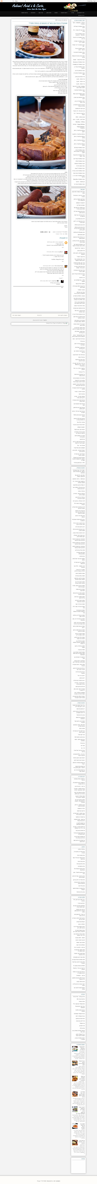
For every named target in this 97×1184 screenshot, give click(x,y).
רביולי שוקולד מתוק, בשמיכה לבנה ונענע (80, 1035)
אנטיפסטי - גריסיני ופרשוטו (79, 478)
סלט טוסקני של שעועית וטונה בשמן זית (79, 950)
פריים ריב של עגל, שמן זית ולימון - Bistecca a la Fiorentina (79, 364)
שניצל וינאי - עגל (81, 445)
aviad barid (54, 280)
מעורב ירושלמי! (81, 289)
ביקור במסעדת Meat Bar (79, 179)
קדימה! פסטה (24, 12)
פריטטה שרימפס (81, 810)
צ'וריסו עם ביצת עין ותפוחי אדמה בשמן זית (79, 972)
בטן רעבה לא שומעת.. (80, 108)
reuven (60, 242)
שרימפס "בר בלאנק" (80, 817)
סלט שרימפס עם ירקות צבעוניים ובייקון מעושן (79, 793)
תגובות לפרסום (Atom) (38, 320)
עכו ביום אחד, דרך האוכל (79, 111)
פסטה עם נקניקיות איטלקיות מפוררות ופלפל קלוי (79, 611)
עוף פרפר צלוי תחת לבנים (79, 354)
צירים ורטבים (81, 15)
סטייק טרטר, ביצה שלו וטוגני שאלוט (80, 311)
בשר (63, 234)
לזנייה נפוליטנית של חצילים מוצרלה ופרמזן (78, 507)
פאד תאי (83, 745)
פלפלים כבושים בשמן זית (79, 965)
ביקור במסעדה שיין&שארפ (79, 64)
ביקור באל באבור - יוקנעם (79, 59)
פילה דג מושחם (81, 808)
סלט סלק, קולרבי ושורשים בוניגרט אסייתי (79, 725)
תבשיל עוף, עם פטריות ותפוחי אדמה (79, 454)
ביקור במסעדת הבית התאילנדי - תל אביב (80, 34)
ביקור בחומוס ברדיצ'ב (80, 70)
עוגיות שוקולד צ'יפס (80, 1016)
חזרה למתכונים (80, 12)
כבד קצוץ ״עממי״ (81, 256)
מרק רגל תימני (81, 885)
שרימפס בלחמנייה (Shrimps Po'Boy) (80, 824)
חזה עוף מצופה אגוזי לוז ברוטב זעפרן (79, 212)
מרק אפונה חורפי (81, 855)
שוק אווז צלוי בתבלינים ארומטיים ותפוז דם (79, 432)
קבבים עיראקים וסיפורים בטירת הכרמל (79, 105)
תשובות (60, 278)
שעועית (57, 234)
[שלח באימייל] (47, 232)
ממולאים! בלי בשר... (80, 945)
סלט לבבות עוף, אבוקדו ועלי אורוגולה (79, 954)
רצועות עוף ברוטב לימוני (79, 760)
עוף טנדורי (82, 341)
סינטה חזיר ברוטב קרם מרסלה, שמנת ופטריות (79, 321)
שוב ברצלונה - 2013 (80, 117)
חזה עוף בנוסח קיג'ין (80, 218)
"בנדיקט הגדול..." (81, 903)
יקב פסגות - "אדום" (80, 181)
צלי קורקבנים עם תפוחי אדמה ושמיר (79, 375)
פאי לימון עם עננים (80, 1021)
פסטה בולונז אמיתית (80, 575)
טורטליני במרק (81, 491)
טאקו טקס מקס (81, 234)
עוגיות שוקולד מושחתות (79, 1013)
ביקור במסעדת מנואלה (79, 163)
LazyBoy (60, 251)
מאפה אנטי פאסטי (80, 942)
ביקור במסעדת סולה (80, 161)
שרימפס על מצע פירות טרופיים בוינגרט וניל (79, 837)
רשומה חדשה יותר (62, 315)
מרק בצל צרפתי (81, 861)
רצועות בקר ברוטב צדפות (79, 757)
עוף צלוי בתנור (81, 357)
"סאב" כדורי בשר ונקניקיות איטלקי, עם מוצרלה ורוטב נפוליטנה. (79, 471)
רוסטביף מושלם (81, 427)
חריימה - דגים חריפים (80, 786)
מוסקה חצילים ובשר (80, 283)
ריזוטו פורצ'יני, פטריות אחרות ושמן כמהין (80, 683)
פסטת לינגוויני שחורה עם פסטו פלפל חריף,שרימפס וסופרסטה (79, 653)
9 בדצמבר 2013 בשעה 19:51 (49, 280)
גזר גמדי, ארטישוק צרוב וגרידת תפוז (79, 915)
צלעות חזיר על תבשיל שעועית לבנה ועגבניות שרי (79, 381)
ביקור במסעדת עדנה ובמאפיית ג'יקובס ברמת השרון (79, 151)
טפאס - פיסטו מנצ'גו (80, 937)
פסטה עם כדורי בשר (80, 604)
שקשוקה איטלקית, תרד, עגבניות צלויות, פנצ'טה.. (79, 693)
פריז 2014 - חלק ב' (80, 81)
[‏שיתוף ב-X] (44, 232)
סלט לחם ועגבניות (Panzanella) (81, 553)
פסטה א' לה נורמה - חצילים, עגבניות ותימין (79, 570)
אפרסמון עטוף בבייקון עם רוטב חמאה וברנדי (79, 906)
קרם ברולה (82, 1028)
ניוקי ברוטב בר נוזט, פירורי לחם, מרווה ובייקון (79, 523)
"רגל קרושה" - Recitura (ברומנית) (82, 1048)
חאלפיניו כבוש (81, 924)
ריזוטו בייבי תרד (81, 675)
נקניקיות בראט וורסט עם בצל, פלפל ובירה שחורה (79, 299)
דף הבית (39, 315)
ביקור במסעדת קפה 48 (79, 147)
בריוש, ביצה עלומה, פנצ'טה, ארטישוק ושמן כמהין (80, 911)
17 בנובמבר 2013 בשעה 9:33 (55, 251)
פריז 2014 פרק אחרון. (80, 76)
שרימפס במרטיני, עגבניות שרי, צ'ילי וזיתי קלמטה (79, 827)
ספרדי (60, 234)
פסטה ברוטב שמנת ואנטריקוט (80, 590)
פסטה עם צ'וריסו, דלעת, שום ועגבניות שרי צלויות (79, 623)
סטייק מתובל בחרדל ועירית (79, 314)
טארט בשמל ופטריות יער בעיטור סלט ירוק (79, 927)
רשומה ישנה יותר (16, 315)
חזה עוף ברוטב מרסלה (80, 224)
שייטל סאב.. (82, 439)
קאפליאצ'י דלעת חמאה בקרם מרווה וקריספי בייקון (79, 661)
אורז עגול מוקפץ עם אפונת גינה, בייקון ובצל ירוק (79, 706)
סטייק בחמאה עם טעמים (79, 308)
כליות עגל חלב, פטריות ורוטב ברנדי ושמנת (79, 267)
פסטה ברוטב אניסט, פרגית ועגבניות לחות (79, 586)
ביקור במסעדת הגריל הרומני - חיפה (80, 49)
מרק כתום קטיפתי (81, 863)
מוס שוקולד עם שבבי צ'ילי (79, 1003)
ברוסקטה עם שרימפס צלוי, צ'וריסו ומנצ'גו (79, 783)
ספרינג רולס (82, 728)
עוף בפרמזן (82, 556)
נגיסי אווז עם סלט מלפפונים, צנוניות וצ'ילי (79, 293)
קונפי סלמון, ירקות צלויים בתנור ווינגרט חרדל (79, 814)
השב (63, 247)
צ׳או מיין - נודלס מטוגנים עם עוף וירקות (79, 754)
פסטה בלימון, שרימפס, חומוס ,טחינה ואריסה (79, 579)
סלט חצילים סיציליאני (80, 550)
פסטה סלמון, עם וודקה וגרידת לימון (79, 597)
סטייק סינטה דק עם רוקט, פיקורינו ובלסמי (79, 317)
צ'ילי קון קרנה (82, 372)
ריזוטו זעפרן (82, 678)
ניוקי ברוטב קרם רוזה (80, 526)
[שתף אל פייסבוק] (42, 232)
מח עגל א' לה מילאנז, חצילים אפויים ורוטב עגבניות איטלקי (80, 512)
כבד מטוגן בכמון (81, 250)
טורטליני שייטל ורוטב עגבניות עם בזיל (80, 498)
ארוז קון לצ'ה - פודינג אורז (79, 996)
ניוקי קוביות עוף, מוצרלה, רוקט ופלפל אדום (79, 536)
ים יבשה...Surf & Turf (80, 248)
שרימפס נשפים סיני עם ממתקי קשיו (79, 770)
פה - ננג (83, 748)
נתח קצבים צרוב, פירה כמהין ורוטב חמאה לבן (80, 302)
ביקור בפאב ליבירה (80, 165)
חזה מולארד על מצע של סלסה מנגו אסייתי (79, 208)
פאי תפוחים (82, 1025)
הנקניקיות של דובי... (80, 205)
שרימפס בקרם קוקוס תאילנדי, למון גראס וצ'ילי (79, 767)
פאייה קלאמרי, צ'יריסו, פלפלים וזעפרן (79, 805)
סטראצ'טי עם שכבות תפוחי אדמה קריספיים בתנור (78, 539)
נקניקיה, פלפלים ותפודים (79, 295)
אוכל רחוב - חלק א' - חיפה (79, 119)
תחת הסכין (48, 12)
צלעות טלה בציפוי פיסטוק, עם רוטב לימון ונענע (79, 385)
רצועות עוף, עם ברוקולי (79, 429)
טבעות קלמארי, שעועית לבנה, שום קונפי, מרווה (79, 789)
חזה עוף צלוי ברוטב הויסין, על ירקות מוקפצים (79, 712)
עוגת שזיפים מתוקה (80, 1018)
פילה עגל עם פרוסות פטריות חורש (80, 360)
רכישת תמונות (64, 12)
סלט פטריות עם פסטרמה (79, 957)
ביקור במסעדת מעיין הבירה (78, 170)
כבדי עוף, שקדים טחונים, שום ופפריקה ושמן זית (79, 263)
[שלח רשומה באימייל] (49, 231)
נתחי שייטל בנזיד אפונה (79, 305)
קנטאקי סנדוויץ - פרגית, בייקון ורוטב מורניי (79, 397)
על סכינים (33, 12)
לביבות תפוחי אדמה (80, 940)
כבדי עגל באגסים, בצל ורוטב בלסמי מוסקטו (80, 259)
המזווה (56, 12)
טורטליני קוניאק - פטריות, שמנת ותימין (79, 494)
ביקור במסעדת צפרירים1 (79, 158)
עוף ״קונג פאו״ (81, 734)
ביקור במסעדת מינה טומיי (79, 173)
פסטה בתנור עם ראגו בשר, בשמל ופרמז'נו (79, 593)
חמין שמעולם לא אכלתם (79, 232)
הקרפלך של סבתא (81, 921)
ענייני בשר (40, 12)
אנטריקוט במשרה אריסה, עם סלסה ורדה (79, 199)
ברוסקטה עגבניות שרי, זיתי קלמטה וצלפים (79, 482)
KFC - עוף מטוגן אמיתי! (79, 462)
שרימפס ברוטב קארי (80, 830)
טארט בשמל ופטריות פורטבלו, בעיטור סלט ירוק (79, 931)
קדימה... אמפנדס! (80, 975)
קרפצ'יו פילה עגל (81, 422)
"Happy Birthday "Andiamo (81, 127)
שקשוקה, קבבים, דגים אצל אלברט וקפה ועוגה (79, 87)
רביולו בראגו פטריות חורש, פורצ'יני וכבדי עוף (79, 669)
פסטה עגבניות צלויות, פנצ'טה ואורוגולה (80, 601)
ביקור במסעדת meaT (80, 168)
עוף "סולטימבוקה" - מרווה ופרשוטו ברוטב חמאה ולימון (78, 336)
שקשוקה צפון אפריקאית (79, 447)
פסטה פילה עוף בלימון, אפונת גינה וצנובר (79, 638)
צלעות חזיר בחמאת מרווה (79, 378)
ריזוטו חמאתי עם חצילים (79, 680)
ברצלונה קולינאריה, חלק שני (78, 134)
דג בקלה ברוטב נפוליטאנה (79, 485)
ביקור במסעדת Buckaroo (79, 62)
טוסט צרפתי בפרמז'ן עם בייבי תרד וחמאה (79, 934)
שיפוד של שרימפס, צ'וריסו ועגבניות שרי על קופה (79, 442)
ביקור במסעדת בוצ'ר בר (79, 184)
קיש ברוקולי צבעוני (80, 981)
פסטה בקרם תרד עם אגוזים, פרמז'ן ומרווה (80, 582)
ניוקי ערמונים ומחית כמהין (79, 532)
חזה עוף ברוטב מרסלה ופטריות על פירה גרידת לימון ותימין (79, 228)
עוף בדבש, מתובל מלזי (79, 737)
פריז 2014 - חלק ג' (80, 79)
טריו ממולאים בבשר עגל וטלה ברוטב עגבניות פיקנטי (79, 245)
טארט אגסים (82, 1001)
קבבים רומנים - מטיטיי (79, 391)
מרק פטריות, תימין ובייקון (79, 879)
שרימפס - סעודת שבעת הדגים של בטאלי (79, 820)
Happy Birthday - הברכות (79, 124)
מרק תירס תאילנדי (80, 715)
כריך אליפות (82, 277)
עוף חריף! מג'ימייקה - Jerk (79, 338)
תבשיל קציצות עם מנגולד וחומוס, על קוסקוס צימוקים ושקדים (79, 459)
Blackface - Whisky (80, 121)
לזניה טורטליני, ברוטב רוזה (79, 501)
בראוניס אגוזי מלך (81, 999)
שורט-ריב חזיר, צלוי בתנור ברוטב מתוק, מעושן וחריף (82, 1094)
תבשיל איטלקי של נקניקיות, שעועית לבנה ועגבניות (79, 697)
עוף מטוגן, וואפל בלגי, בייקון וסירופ (80, 348)
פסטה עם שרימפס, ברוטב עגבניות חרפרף (79, 630)
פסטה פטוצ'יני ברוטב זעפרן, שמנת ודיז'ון (80, 634)
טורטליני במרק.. (81, 849)
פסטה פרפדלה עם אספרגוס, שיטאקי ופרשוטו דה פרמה (79, 642)
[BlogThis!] (45, 232)
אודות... (72, 12)
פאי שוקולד (82, 1023)
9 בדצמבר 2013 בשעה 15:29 (53, 265)
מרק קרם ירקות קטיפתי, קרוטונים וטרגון (79, 883)
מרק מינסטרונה (81, 866)
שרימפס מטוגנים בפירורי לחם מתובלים (79, 833)
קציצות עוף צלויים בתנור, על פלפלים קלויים (79, 419)
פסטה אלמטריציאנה (80, 573)
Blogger (38, 1181)
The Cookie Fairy (59, 265)
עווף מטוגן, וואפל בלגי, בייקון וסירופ (79, 332)
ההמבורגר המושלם (80, 202)
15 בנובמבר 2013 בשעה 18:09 (55, 242)
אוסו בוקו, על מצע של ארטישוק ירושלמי (80, 476)
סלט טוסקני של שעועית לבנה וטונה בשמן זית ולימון (79, 328)
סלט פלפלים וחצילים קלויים (78, 959)
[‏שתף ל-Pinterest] (41, 232)
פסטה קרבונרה (81, 649)
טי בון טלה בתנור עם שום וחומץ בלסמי (79, 237)
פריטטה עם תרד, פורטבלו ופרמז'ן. (82, 1142)
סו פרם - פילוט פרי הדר (79, 947)
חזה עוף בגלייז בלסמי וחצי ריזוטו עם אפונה (79, 488)
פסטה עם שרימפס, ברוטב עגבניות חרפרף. (82, 1126)
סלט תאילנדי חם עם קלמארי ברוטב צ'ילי (80, 797)
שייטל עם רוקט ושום (80, 686)
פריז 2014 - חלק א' (80, 84)
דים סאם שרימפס (81, 708)
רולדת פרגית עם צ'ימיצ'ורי (79, 424)
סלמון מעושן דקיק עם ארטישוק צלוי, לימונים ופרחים (80, 801)
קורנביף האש (82, 394)
